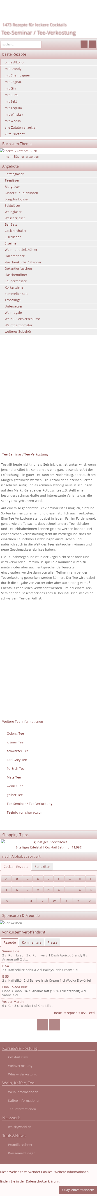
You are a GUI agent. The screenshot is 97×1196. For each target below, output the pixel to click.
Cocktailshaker (16, 231)
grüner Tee (15, 742)
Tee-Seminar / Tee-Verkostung (38, 32)
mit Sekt (11, 101)
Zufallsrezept (15, 134)
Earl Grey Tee (17, 760)
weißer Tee (15, 786)
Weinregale (13, 312)
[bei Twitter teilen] (54, 1025)
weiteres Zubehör (18, 331)
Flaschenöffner (16, 275)
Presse (53, 942)
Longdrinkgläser (17, 199)
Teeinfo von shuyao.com (25, 812)
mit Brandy (13, 69)
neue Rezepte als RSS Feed (74, 1013)
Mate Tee (14, 777)
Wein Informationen (23, 1092)
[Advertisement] (48, 399)
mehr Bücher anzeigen (22, 156)
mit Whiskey (14, 114)
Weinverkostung (20, 1066)
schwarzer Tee (18, 751)
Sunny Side (10, 951)
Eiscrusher (13, 237)
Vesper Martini (13, 1001)
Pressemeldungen (21, 1153)
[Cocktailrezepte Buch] (48, 151)
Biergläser (12, 186)
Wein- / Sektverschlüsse (23, 319)
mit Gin (10, 88)
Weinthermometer (18, 325)
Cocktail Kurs (18, 1057)
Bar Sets (11, 224)
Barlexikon (42, 866)
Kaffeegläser (14, 174)
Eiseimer (11, 243)
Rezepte (10, 942)
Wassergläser (15, 218)
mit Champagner (17, 75)
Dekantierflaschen (18, 268)
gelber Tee (15, 795)
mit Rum (11, 95)
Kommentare (32, 942)
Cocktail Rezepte (16, 866)
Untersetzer (14, 306)
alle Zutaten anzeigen (21, 127)
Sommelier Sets (16, 294)
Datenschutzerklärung (43, 1181)
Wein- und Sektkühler (21, 249)
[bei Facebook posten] (42, 1025)
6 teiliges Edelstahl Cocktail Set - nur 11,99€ (48, 847)
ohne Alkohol (14, 62)
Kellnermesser (16, 281)
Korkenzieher (15, 287)
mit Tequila (13, 108)
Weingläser (13, 212)
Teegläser (12, 180)
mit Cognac (13, 82)
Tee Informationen (22, 1109)
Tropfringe (13, 300)
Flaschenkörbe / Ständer (23, 262)
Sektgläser (12, 205)
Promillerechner (20, 1144)
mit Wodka (13, 121)
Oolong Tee (15, 733)
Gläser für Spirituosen (21, 193)
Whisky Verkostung (22, 1074)
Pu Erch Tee (16, 768)
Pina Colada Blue (15, 987)
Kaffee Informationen (24, 1100)
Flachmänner (15, 256)
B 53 (5, 976)
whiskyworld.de (20, 1127)
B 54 (5, 966)
